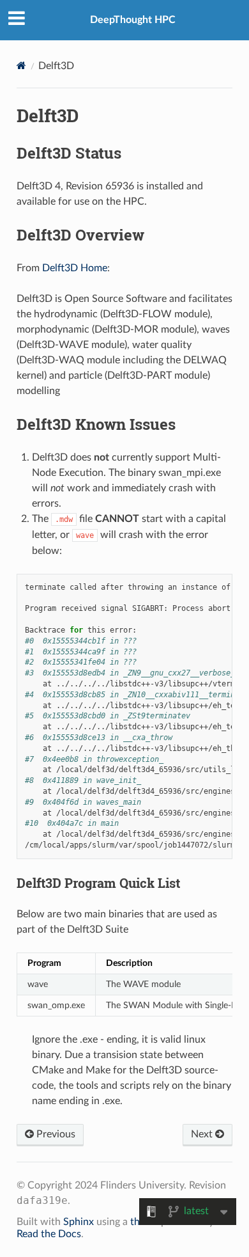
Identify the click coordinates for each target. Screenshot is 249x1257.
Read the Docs (49, 1234)
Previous (54, 1134)
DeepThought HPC (133, 20)
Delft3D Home (74, 268)
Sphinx (78, 1222)
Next (203, 1134)
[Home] (21, 65)
